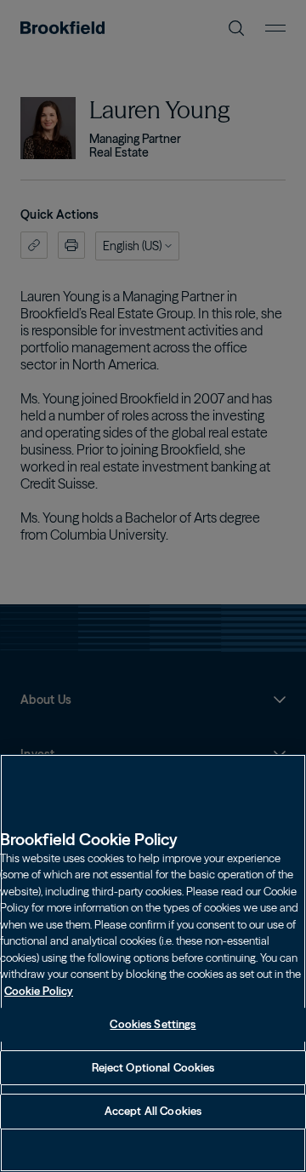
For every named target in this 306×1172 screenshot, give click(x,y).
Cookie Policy (38, 991)
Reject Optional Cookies (153, 1067)
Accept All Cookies (153, 1111)
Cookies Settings (153, 1024)
